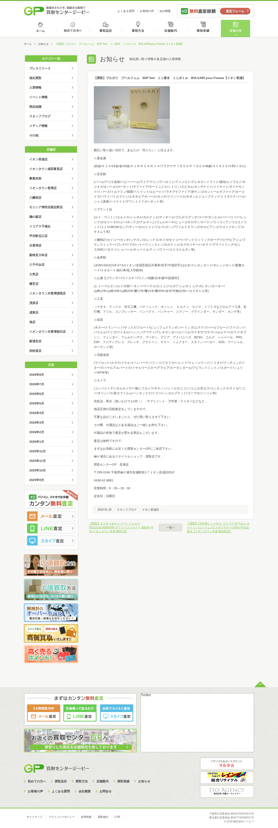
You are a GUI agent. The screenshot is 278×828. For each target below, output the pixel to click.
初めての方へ (73, 28)
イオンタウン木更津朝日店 (47, 331)
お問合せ (105, 791)
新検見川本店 (38, 255)
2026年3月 (36, 422)
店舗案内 (171, 28)
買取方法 (138, 28)
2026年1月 (36, 441)
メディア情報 (38, 125)
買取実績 (204, 28)
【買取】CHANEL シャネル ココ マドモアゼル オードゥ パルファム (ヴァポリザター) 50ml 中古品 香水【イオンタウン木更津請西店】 (218, 527)
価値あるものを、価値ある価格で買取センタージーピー (56, 10)
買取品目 (105, 28)
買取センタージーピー (56, 768)
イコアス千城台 (40, 226)
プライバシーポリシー (62, 816)
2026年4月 (36, 413)
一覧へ (170, 527)
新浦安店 (35, 341)
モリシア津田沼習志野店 (46, 207)
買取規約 (103, 816)
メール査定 (51, 516)
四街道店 (35, 350)
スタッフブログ (127, 509)
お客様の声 (147, 11)
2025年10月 (37, 470)
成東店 (33, 312)
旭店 (32, 322)
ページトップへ (260, 684)
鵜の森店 (35, 216)
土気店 (33, 274)
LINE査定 (51, 528)
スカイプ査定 (51, 540)
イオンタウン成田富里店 (46, 169)
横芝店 (33, 283)
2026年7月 (36, 384)
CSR (117, 816)
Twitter (146, 695)
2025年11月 (37, 461)
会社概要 (165, 11)
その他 (33, 135)
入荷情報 (35, 87)
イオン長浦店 (150, 509)
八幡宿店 (35, 197)
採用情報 (86, 816)
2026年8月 (36, 374)
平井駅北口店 (38, 236)
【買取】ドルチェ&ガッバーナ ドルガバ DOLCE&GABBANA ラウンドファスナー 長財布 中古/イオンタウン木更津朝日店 (121, 527)
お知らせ (237, 28)
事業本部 (35, 178)
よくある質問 (125, 11)
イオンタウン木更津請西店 (47, 293)
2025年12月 (37, 451)
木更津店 (35, 245)
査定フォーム (235, 11)
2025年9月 (36, 480)
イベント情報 (38, 97)
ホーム (40, 28)
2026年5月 (36, 403)
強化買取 (35, 78)
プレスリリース (40, 68)
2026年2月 (36, 432)
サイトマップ (34, 816)
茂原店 (33, 303)
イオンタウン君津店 (43, 188)
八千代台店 (37, 264)
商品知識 (35, 106)
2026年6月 (36, 394)
